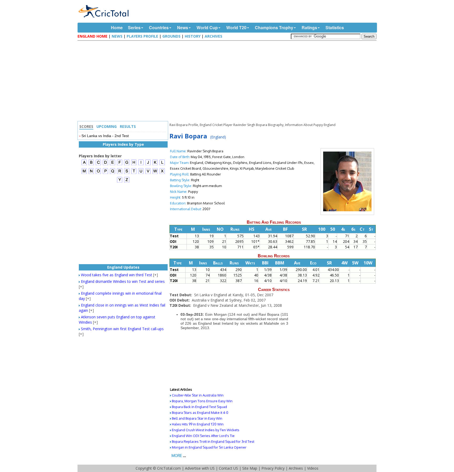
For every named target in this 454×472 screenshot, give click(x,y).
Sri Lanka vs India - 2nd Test (105, 136)
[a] (84, 164)
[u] (141, 173)
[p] (105, 173)
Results (128, 126)
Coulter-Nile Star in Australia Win (198, 395)
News (182, 27)
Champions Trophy (274, 27)
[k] (155, 164)
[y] (119, 181)
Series (134, 27)
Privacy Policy (273, 468)
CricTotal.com (169, 468)
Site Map (249, 468)
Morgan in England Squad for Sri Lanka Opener (209, 447)
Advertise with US (200, 468)
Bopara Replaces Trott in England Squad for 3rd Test (213, 441)
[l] (162, 164)
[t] (133, 173)
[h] (133, 164)
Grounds (171, 36)
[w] (155, 173)
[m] (84, 173)
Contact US (228, 468)
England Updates (123, 267)
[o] (98, 173)
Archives (213, 36)
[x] (162, 173)
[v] (148, 173)
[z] (126, 181)
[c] (98, 164)
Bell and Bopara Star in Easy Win (197, 418)
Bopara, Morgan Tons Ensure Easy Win (202, 401)
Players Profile (142, 36)
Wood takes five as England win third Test (116, 274)
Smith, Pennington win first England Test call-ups (122, 328)
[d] (105, 164)
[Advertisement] (228, 81)
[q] (112, 173)
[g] (126, 164)
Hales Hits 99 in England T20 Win (198, 424)
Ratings (309, 27)
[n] (91, 173)
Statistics (335, 27)
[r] (119, 173)
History (192, 36)
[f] (119, 164)
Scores (86, 126)
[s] (126, 173)
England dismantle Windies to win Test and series (123, 281)
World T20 (236, 27)
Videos (312, 468)
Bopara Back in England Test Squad (199, 407)
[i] (141, 164)
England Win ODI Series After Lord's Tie (203, 436)
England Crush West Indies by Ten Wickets (205, 430)
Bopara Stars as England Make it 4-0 (200, 412)
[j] (148, 164)
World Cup (207, 27)
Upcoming (106, 126)
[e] (112, 164)
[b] (91, 164)
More (177, 455)
